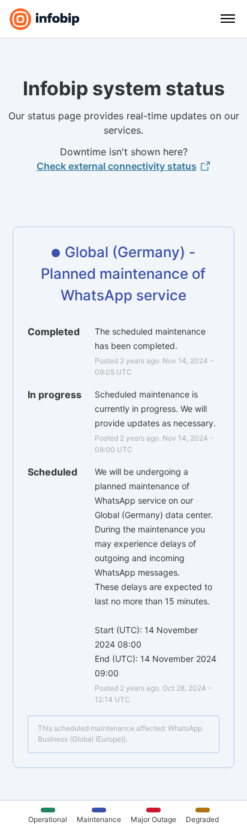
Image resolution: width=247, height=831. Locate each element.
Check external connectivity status (117, 166)
